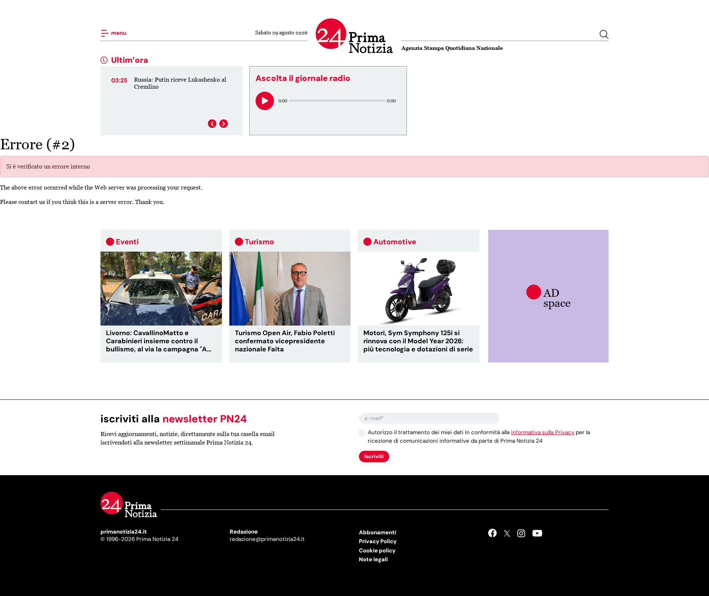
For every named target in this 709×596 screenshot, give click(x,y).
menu (118, 33)
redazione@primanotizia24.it (267, 539)
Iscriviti (374, 456)
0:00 (282, 100)
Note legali (373, 559)
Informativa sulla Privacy (542, 432)
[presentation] (212, 123)
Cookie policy (377, 550)
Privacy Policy (378, 541)
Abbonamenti (377, 532)
